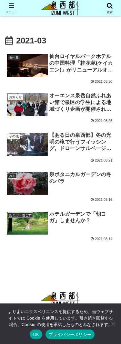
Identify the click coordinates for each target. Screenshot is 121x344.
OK (36, 334)
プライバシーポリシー (70, 334)
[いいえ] (113, 324)
